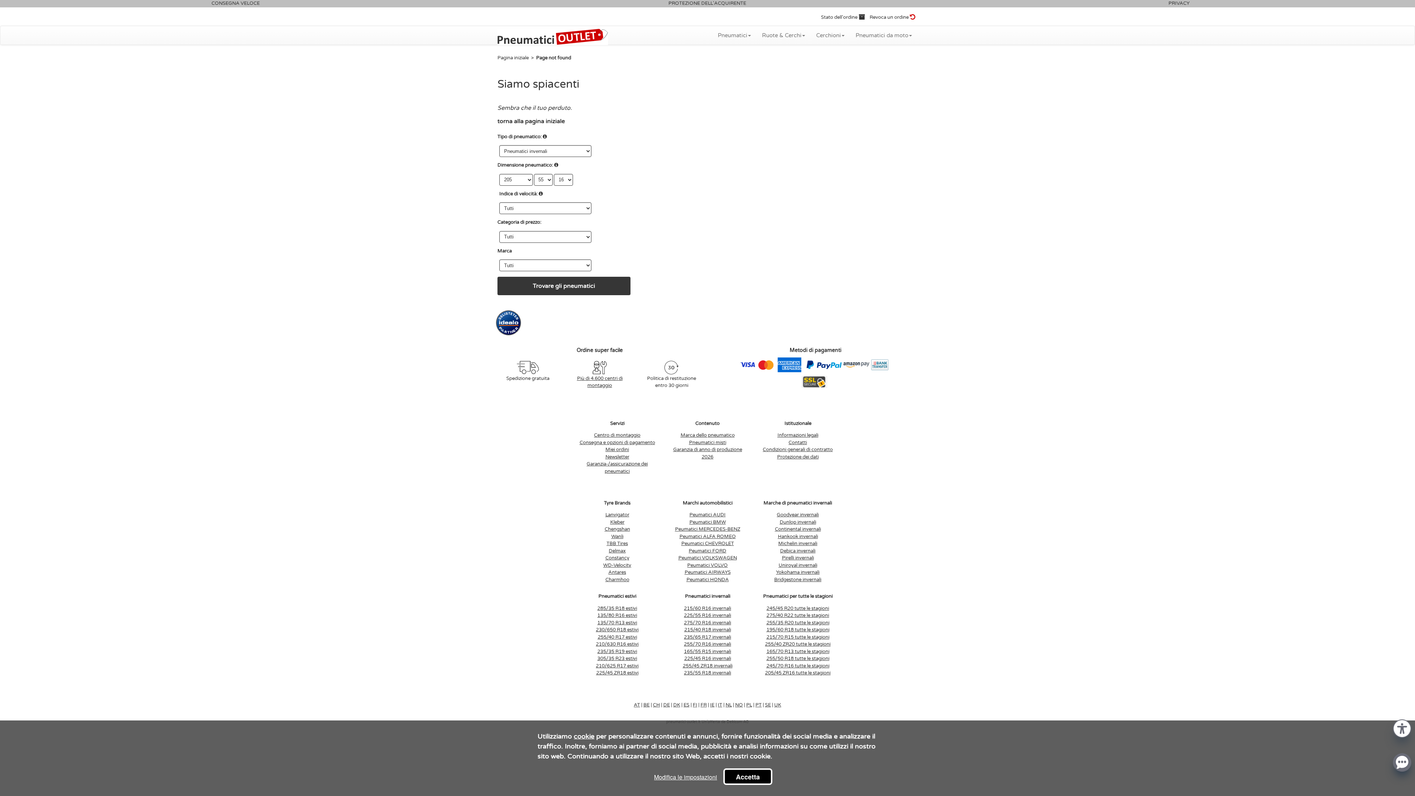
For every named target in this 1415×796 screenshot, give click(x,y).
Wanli (617, 537)
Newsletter (617, 457)
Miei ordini (617, 450)
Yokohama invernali (798, 572)
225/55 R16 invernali (707, 615)
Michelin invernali (797, 544)
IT (720, 705)
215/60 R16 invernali (707, 608)
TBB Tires (617, 544)
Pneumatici (732, 35)
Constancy (617, 558)
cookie (584, 736)
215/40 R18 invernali (707, 630)
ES (686, 705)
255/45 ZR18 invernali (708, 666)
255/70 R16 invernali (707, 644)
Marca (504, 251)
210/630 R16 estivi (617, 644)
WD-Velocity (617, 565)
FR (703, 705)
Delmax (617, 551)
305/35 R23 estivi (617, 658)
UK (777, 705)
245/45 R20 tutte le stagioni (797, 608)
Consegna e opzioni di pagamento (617, 443)
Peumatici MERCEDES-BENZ (707, 529)
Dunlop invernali (798, 522)
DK (676, 705)
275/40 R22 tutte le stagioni (797, 615)
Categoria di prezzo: (519, 222)
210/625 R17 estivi (617, 666)
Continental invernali (798, 529)
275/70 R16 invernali (707, 623)
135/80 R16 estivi (617, 615)
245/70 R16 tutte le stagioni (797, 666)
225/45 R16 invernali (707, 658)
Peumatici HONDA (707, 580)
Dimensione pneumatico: (525, 165)
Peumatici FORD (707, 551)
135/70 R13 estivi (617, 623)
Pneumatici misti (707, 443)
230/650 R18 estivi (617, 630)
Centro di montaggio (617, 435)
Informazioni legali (798, 435)
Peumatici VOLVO (707, 565)
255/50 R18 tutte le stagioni (797, 658)
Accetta (748, 777)
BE (646, 705)
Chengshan (617, 529)
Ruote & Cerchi (781, 35)
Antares (617, 572)
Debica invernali (797, 551)
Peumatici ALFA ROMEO (707, 537)
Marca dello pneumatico (708, 435)
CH (656, 705)
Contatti (798, 443)
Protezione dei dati (798, 457)
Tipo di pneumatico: (519, 137)
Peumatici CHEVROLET (707, 544)
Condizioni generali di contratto (798, 450)
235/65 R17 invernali (707, 637)
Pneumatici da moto (882, 35)
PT (758, 705)
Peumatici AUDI (707, 515)
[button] (1402, 728)
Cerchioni (828, 35)
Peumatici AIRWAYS (708, 572)
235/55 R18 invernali (707, 673)
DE (666, 705)
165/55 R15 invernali (707, 651)
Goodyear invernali (798, 515)
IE (712, 705)
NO (739, 705)
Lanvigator (617, 515)
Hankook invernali (798, 537)
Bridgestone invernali (797, 580)
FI (695, 705)
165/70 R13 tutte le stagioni (797, 651)
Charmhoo (617, 580)
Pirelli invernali (798, 558)
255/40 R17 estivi (617, 637)
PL (749, 705)
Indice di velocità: (518, 194)
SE (768, 705)
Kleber (617, 522)
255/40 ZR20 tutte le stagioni (798, 644)
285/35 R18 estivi (617, 608)
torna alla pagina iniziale (531, 121)
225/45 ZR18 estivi (617, 673)
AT (637, 705)
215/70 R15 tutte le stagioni (797, 637)
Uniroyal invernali (798, 565)
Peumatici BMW (707, 522)
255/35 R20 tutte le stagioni (797, 623)
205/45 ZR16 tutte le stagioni (798, 673)
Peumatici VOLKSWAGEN (707, 558)
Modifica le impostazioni (685, 777)
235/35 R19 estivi (617, 651)
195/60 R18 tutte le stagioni (797, 630)
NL (729, 705)
